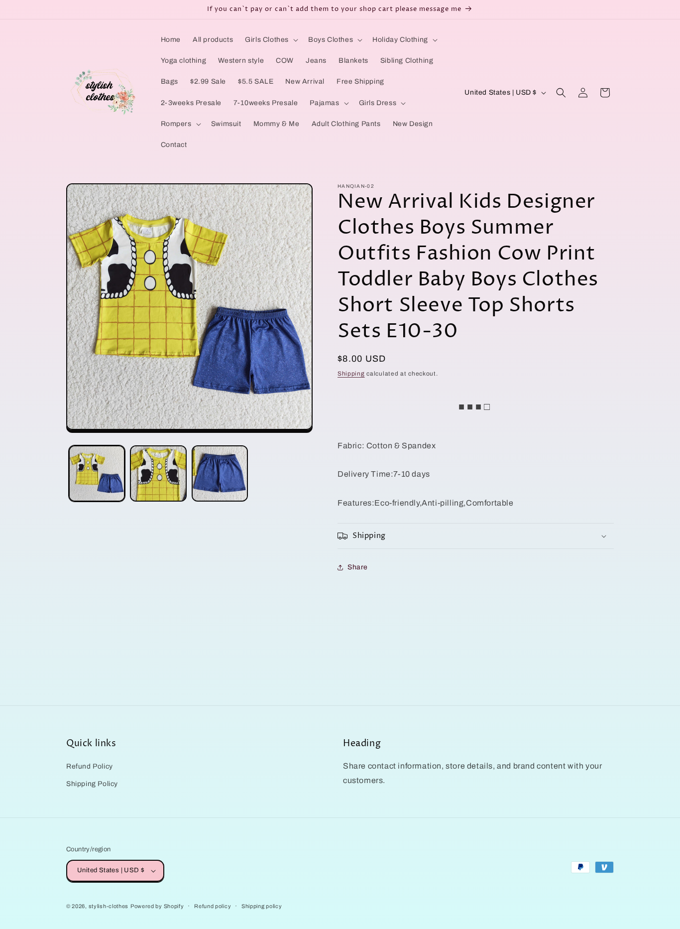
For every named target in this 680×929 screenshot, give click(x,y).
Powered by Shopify (157, 906)
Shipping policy (261, 906)
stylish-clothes (109, 906)
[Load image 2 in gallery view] (158, 473)
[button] (270, 39)
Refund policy (212, 906)
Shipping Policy (92, 784)
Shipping (351, 373)
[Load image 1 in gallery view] (97, 473)
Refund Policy (89, 766)
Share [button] (357, 567)
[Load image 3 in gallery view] (220, 473)
